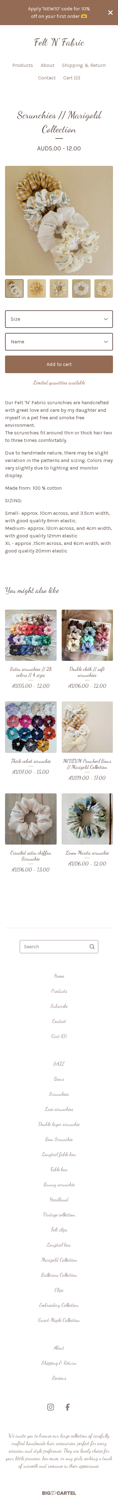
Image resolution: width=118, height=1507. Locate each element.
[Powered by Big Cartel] (59, 1493)
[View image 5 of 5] (103, 288)
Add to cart (59, 364)
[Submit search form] (92, 946)
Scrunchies (59, 1094)
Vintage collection (59, 1214)
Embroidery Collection (59, 1305)
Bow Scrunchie (59, 1139)
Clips (59, 1290)
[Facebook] (67, 1407)
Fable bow (59, 1169)
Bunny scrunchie (59, 1184)
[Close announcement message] (110, 13)
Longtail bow (59, 1245)
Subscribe (59, 1006)
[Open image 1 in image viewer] (59, 221)
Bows (59, 1079)
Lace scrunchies (59, 1109)
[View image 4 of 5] (81, 288)
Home (59, 976)
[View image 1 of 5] (14, 288)
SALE (59, 1064)
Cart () (71, 78)
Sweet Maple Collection (59, 1320)
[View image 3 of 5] (59, 288)
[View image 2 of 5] (36, 288)
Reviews (59, 1378)
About (47, 65)
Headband (59, 1199)
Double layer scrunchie (59, 1124)
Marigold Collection (59, 1260)
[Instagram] (50, 1407)
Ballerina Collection (59, 1275)
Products (22, 65)
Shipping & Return (84, 65)
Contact (47, 78)
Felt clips (59, 1229)
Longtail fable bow (59, 1154)
